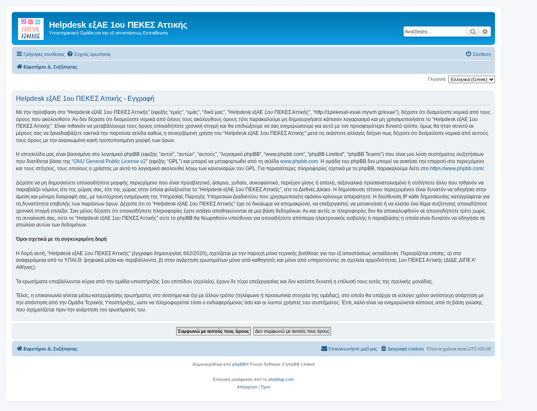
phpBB (239, 364)
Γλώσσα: (437, 79)
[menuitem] (89, 54)
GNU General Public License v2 (109, 161)
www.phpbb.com (299, 161)
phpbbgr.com (281, 379)
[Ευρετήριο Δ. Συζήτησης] (31, 27)
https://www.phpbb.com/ (457, 168)
